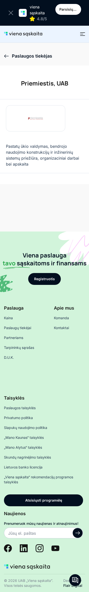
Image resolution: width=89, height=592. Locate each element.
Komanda (61, 318)
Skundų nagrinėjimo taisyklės (27, 457)
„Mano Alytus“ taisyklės (23, 447)
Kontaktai (61, 328)
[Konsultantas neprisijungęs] (75, 580)
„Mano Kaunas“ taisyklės (24, 437)
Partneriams (13, 338)
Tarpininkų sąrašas (19, 347)
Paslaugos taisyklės (20, 408)
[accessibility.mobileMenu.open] (82, 34)
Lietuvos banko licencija (23, 467)
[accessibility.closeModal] (12, 13)
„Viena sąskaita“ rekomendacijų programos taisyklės (38, 479)
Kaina (8, 318)
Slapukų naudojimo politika (25, 427)
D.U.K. (9, 357)
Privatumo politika (18, 418)
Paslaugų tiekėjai (17, 328)
